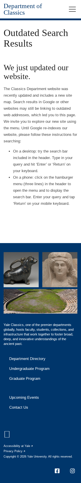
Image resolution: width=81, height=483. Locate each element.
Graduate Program (24, 378)
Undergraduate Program (29, 369)
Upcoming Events (24, 397)
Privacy (15, 451)
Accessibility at (18, 446)
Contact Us (18, 407)
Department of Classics (23, 9)
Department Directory (27, 359)
